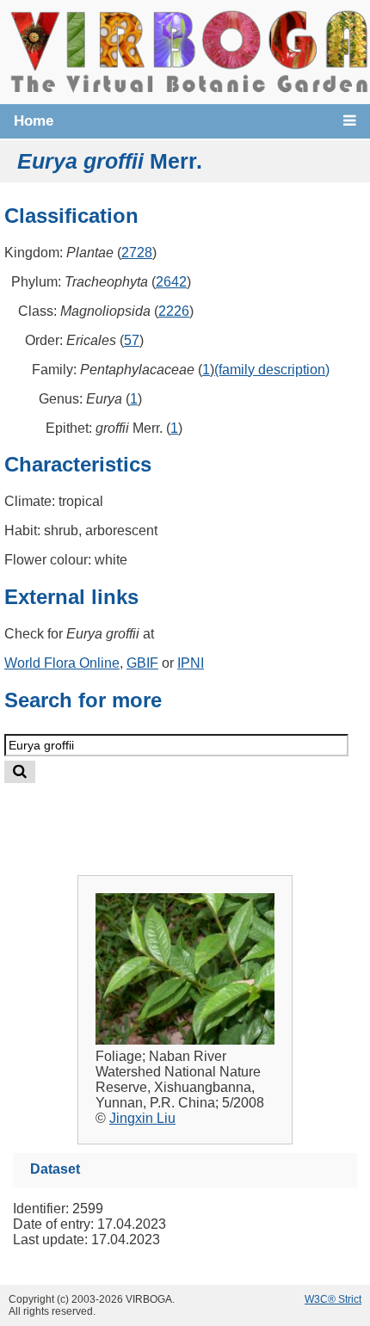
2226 (173, 311)
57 (131, 340)
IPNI (190, 663)
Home (33, 121)
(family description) (272, 369)
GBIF (142, 663)
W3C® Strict (333, 1299)
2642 (171, 281)
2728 (136, 252)
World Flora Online (62, 663)
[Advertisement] (203, 815)
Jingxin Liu (142, 1118)
